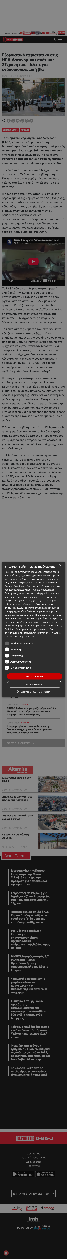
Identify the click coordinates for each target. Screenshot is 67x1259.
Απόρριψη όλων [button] (34, 684)
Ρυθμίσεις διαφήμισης (16, 629)
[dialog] (33, 629)
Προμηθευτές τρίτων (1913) (32, 600)
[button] (33, 691)
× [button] (60, 565)
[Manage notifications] (6, 1252)
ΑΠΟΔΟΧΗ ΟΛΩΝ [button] (34, 676)
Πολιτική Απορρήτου (24, 636)
